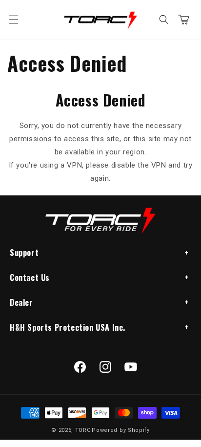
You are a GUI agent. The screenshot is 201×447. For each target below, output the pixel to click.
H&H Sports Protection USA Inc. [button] (67, 327)
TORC (83, 430)
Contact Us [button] (30, 277)
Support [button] (24, 252)
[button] (13, 19)
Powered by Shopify (121, 430)
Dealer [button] (21, 302)
